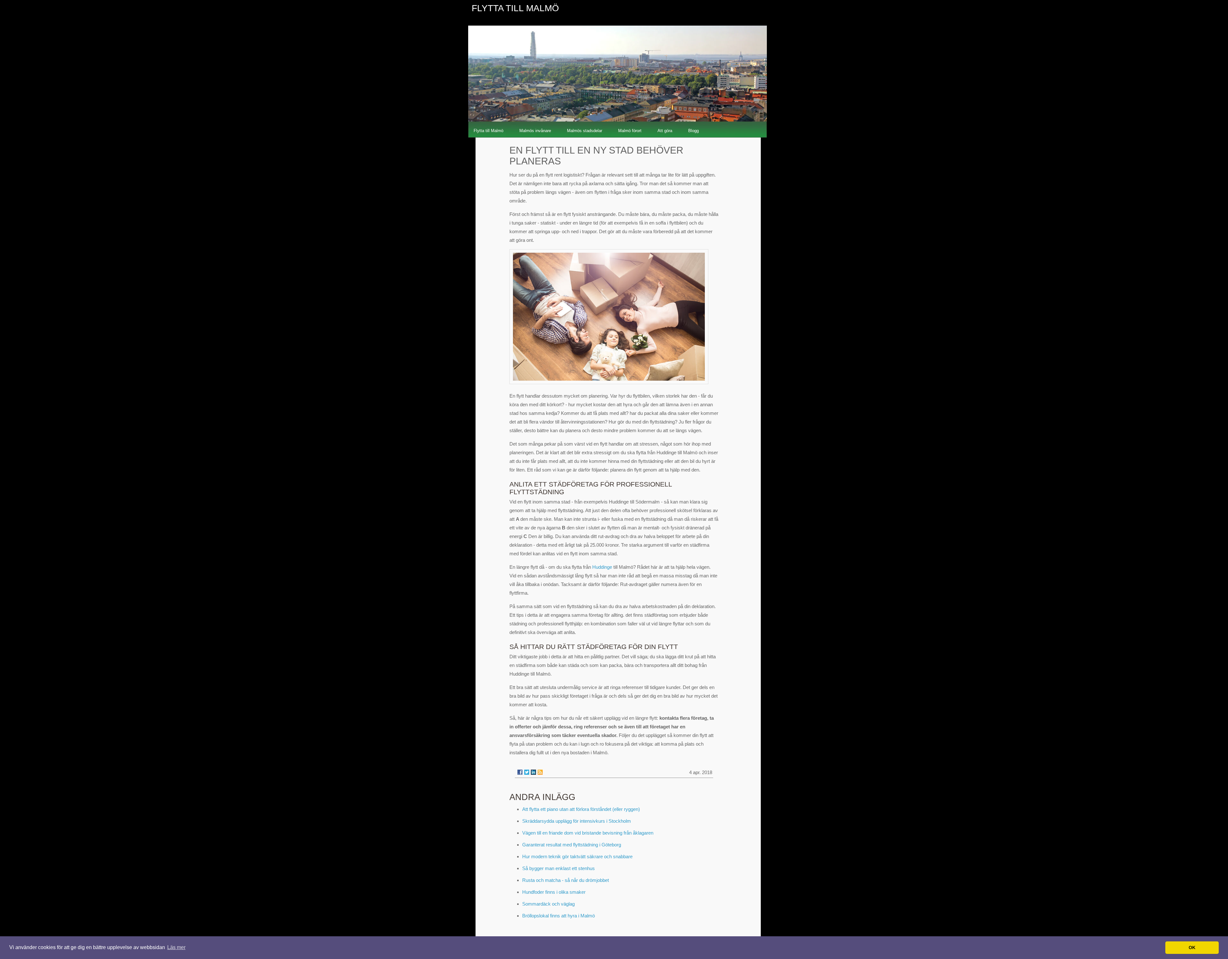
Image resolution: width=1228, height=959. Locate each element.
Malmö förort (630, 130)
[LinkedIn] (533, 772)
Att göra (664, 130)
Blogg (693, 130)
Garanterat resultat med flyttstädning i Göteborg (571, 844)
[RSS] (540, 772)
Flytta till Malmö (488, 130)
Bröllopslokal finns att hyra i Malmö (558, 915)
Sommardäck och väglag (548, 904)
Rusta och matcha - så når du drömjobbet (565, 880)
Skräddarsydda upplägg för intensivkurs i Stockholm (576, 821)
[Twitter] (526, 772)
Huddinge (602, 567)
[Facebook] (520, 772)
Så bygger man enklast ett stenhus (558, 868)
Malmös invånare (535, 130)
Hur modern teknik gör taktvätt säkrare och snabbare (577, 856)
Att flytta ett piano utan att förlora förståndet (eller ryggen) (581, 809)
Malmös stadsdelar (584, 130)
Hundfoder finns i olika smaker (554, 892)
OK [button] (1192, 947)
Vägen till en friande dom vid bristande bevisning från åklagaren (587, 833)
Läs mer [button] (176, 947)
